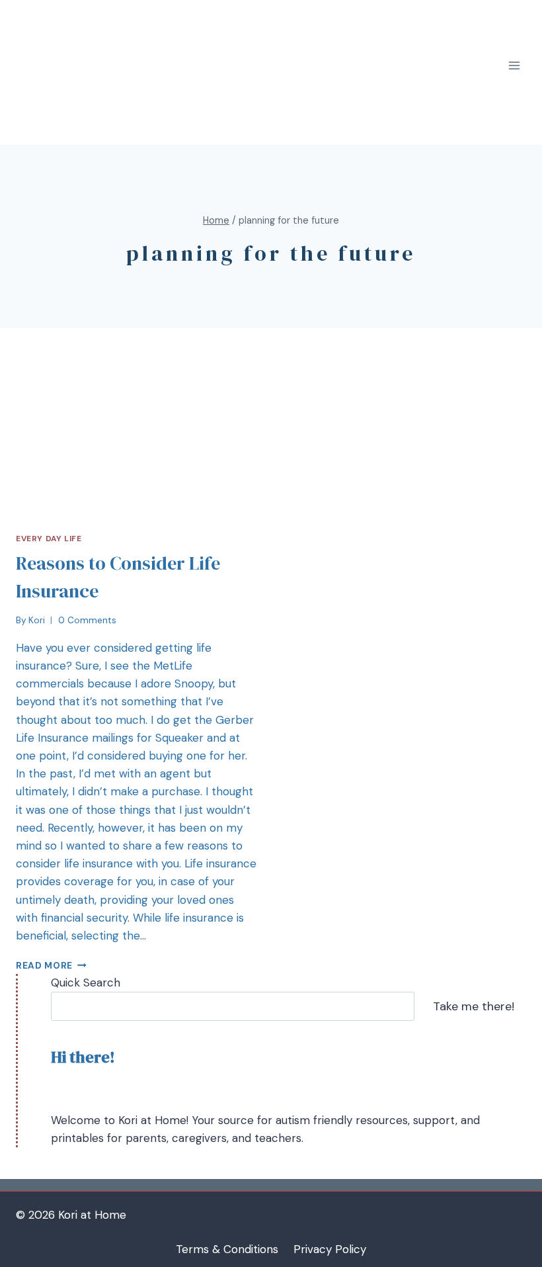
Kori (36, 620)
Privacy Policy (329, 1249)
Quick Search (85, 982)
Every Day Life (48, 538)
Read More (44, 965)
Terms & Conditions (227, 1249)
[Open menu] (514, 66)
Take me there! (473, 1006)
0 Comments (87, 620)
